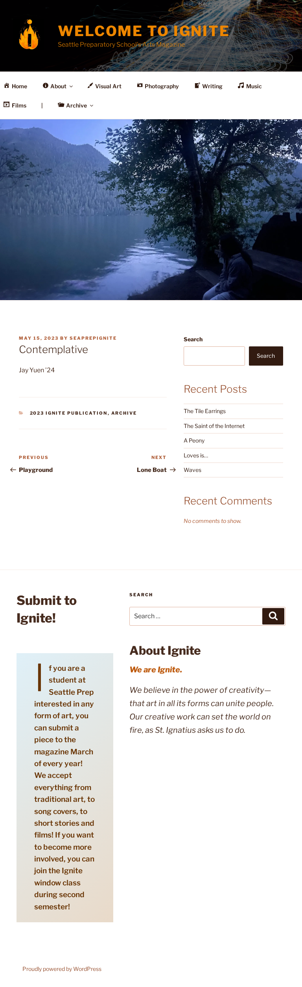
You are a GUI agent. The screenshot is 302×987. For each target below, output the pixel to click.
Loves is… (196, 455)
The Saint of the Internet (214, 425)
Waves (192, 469)
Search (193, 339)
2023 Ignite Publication (69, 413)
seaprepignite (93, 338)
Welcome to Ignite (144, 31)
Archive (124, 413)
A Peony (194, 440)
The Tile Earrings (205, 411)
